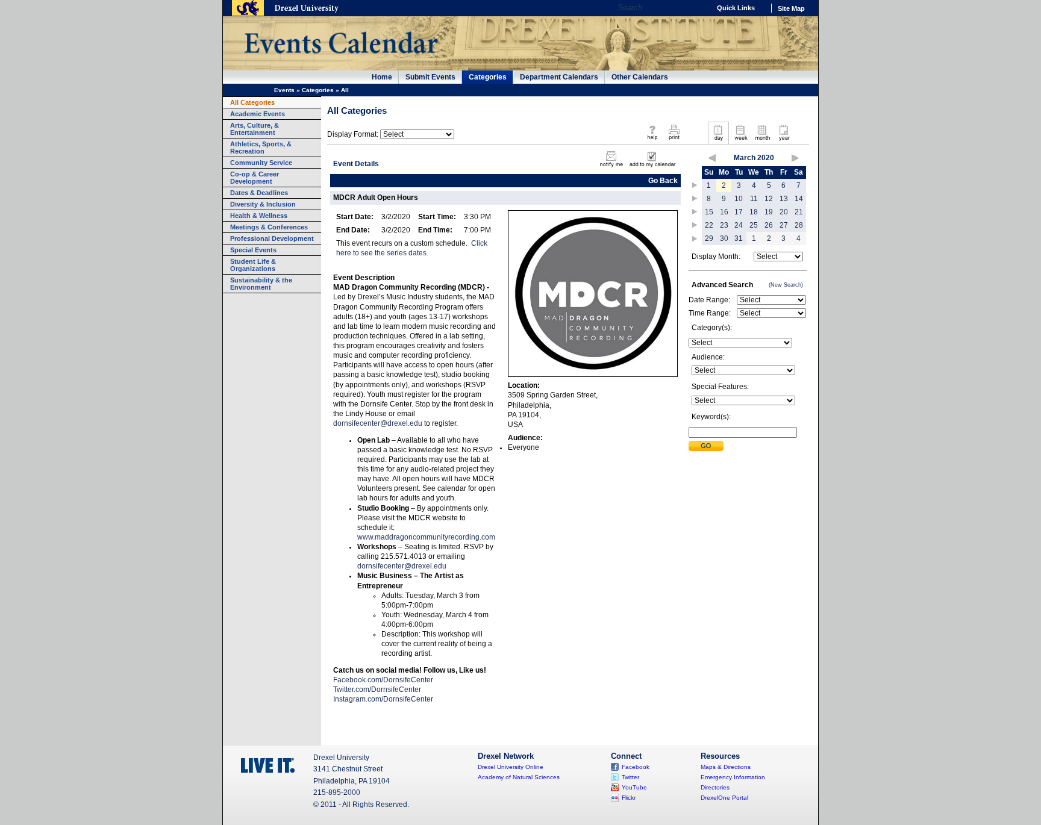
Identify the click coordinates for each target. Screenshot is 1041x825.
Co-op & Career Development (254, 177)
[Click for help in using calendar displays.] (652, 141)
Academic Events (257, 113)
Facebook (635, 767)
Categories (488, 77)
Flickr (629, 797)
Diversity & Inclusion (263, 204)
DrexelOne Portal (724, 797)
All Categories (252, 102)
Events (284, 90)
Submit (706, 446)
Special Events (253, 250)
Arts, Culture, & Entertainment (254, 129)
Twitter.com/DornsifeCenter (377, 689)
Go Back (663, 180)
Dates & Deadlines (259, 192)
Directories (715, 787)
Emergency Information (733, 777)
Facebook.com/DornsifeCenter (383, 679)
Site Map (791, 8)
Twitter (630, 777)
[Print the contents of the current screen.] (674, 141)
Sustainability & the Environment (261, 283)
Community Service (261, 162)
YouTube (634, 787)
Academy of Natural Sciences (519, 777)
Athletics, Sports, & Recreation (261, 147)
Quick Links (736, 7)
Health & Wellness (258, 215)
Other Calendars (639, 77)
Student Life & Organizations (253, 265)
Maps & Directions (726, 767)
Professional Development (272, 238)
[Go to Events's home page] (340, 59)
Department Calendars (559, 77)
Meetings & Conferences (269, 227)
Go (698, 7)
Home (382, 77)
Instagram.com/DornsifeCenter (383, 699)
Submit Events (430, 77)
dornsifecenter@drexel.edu (377, 423)
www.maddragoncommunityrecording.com (426, 537)
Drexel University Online (510, 767)
